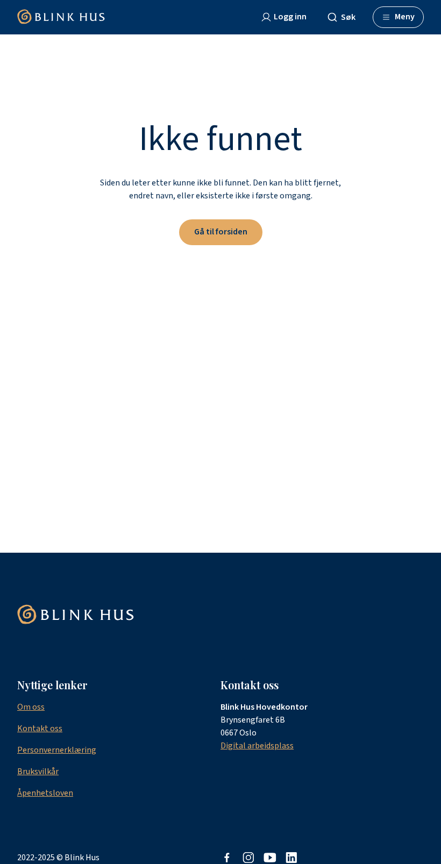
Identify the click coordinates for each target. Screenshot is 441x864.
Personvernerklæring (56, 750)
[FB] (226, 857)
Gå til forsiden (220, 232)
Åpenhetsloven (45, 793)
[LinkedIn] (291, 857)
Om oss (31, 707)
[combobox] (346, 17)
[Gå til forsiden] (61, 17)
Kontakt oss (39, 728)
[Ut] (270, 857)
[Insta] (248, 857)
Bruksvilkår (38, 771)
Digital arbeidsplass (257, 746)
